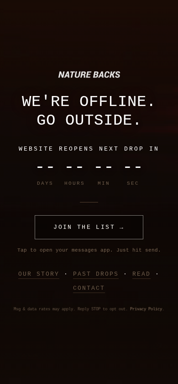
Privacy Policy (146, 309)
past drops (96, 274)
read (141, 274)
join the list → (88, 227)
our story (38, 274)
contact (89, 288)
